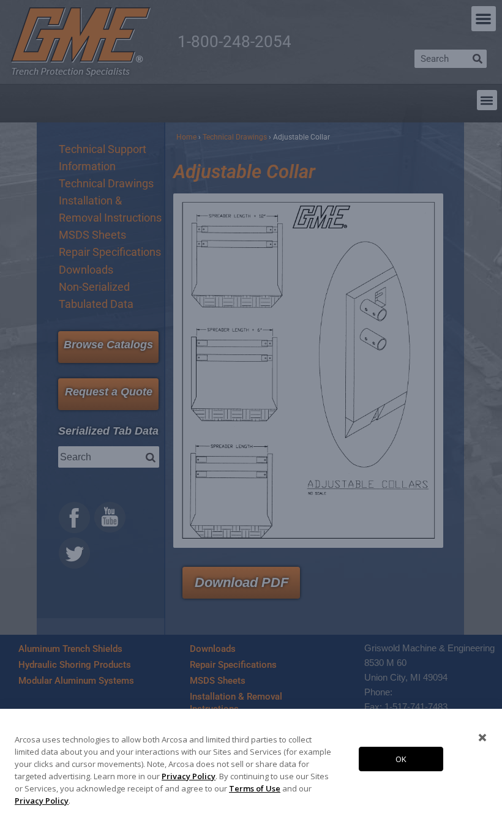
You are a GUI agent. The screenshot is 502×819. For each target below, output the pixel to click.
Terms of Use (254, 788)
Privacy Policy (188, 776)
